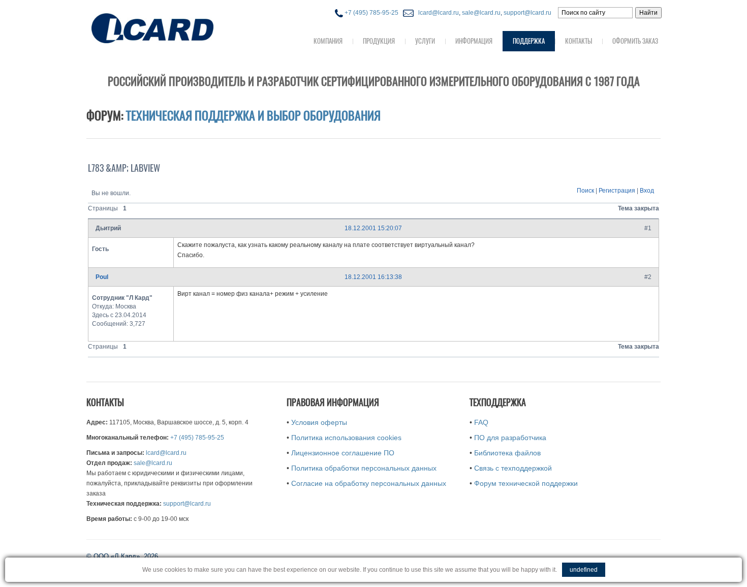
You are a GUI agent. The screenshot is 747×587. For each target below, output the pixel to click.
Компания (328, 41)
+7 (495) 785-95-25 (370, 12)
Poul (102, 277)
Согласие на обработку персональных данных (368, 483)
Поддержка (529, 41)
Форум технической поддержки (526, 483)
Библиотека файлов (507, 453)
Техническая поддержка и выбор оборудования (253, 115)
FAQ (481, 422)
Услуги (425, 41)
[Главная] (172, 27)
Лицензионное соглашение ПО (342, 453)
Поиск (585, 190)
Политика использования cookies (346, 438)
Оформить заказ (635, 41)
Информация (473, 41)
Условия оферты (319, 422)
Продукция (379, 41)
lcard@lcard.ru (437, 12)
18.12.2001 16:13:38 (373, 277)
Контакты (578, 41)
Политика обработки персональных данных (364, 468)
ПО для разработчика (510, 438)
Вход (647, 190)
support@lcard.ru (527, 12)
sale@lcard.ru (481, 12)
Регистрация (617, 190)
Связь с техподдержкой (513, 468)
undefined (584, 569)
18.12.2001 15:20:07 (373, 228)
